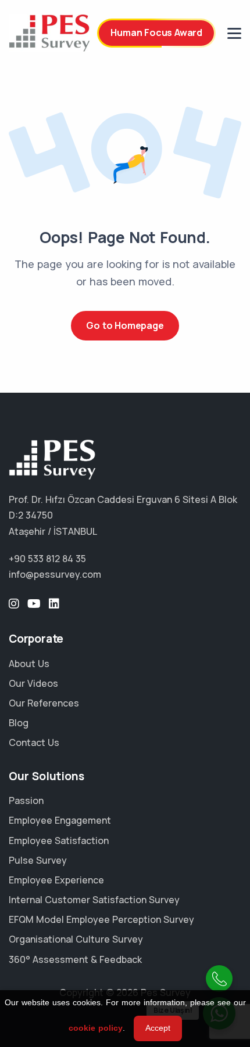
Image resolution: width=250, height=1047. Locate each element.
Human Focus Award (156, 32)
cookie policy (96, 1027)
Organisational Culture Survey (76, 939)
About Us (29, 663)
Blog (18, 722)
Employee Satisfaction (59, 840)
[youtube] (34, 604)
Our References (44, 703)
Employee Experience (56, 880)
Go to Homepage (124, 325)
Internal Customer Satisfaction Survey (94, 899)
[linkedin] (54, 604)
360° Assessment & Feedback (75, 959)
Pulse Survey (38, 860)
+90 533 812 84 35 (47, 558)
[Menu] (234, 33)
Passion (26, 800)
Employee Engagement (60, 820)
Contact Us (34, 742)
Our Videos (33, 683)
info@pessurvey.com (55, 574)
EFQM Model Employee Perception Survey (101, 919)
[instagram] (14, 604)
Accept (157, 1027)
